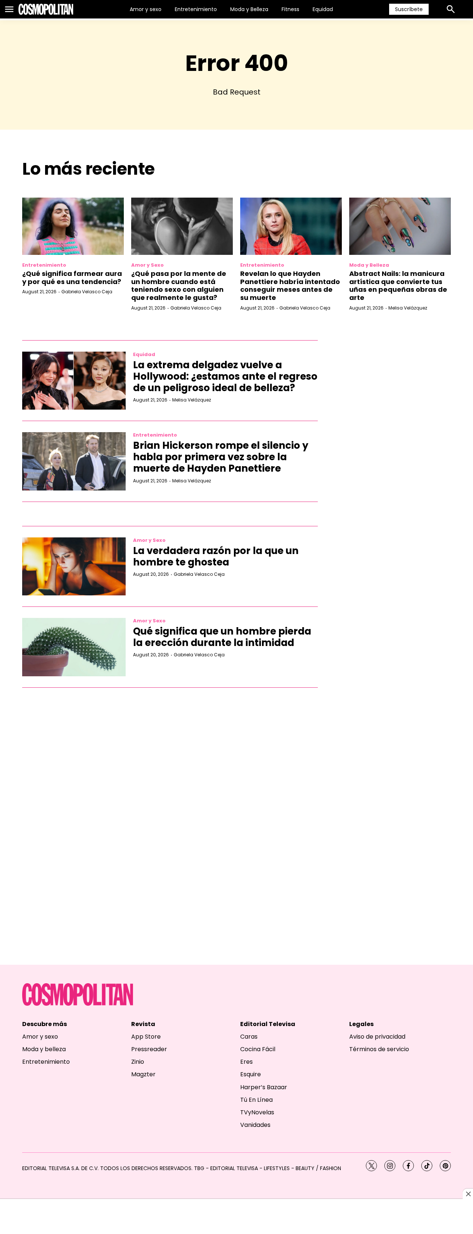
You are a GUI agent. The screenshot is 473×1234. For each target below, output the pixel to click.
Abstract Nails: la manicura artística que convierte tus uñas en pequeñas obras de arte (398, 285)
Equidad (323, 9)
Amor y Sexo (147, 265)
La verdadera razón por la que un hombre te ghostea (216, 556)
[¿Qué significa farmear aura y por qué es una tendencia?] (73, 226)
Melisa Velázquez (407, 308)
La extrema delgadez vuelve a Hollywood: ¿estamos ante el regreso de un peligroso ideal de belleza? (225, 376)
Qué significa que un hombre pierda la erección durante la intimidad (222, 637)
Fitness (290, 9)
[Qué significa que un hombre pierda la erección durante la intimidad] (74, 647)
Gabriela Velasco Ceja (86, 291)
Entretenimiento (196, 9)
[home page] (45, 9)
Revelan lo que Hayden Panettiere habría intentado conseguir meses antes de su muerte (290, 285)
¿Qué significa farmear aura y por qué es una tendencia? (72, 277)
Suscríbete (409, 9)
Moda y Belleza (249, 9)
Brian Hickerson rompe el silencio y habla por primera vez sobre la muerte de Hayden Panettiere (220, 457)
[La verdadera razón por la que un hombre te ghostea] (74, 566)
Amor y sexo (145, 9)
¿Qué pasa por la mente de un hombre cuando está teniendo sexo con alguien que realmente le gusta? (178, 285)
